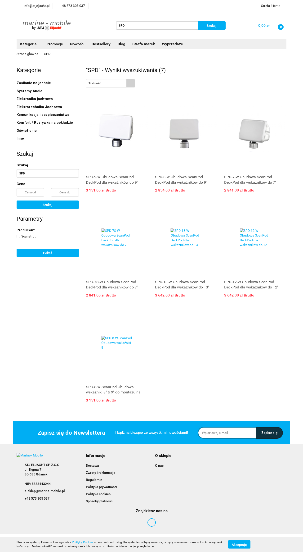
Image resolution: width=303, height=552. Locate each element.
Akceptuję (239, 544)
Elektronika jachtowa (35, 99)
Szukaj (48, 205)
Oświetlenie (27, 130)
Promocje (55, 44)
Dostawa (92, 465)
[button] (95, 456)
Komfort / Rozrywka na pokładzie (45, 122)
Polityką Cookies (82, 542)
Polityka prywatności (101, 487)
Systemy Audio (30, 91)
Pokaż (47, 253)
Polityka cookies (98, 494)
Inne (21, 138)
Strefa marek (143, 44)
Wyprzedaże (172, 44)
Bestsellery (101, 44)
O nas (159, 465)
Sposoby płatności (99, 501)
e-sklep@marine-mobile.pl (45, 491)
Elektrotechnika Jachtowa (40, 107)
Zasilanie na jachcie (34, 83)
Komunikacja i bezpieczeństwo (43, 115)
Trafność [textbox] (95, 83)
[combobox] (110, 83)
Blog (121, 44)
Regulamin (94, 480)
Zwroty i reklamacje (100, 472)
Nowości (77, 44)
